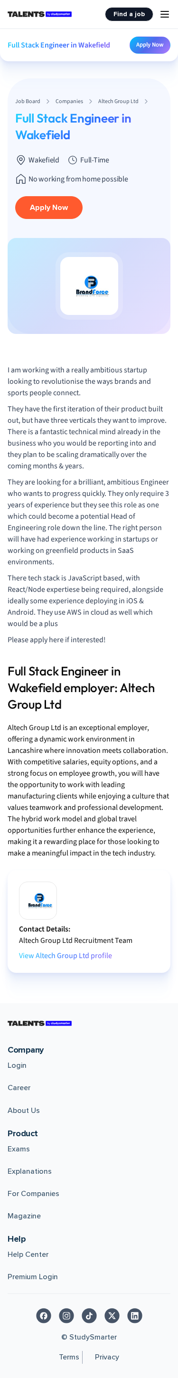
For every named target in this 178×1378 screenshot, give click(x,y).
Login (17, 1065)
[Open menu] (164, 14)
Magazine (24, 1216)
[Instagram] (66, 1315)
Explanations (30, 1171)
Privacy (107, 1357)
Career (19, 1088)
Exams (19, 1149)
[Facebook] (43, 1315)
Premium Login (33, 1277)
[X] (112, 1315)
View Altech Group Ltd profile (65, 955)
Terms (69, 1357)
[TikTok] (89, 1315)
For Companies (33, 1193)
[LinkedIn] (134, 1315)
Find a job (129, 14)
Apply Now (150, 44)
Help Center (28, 1254)
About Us (24, 1110)
